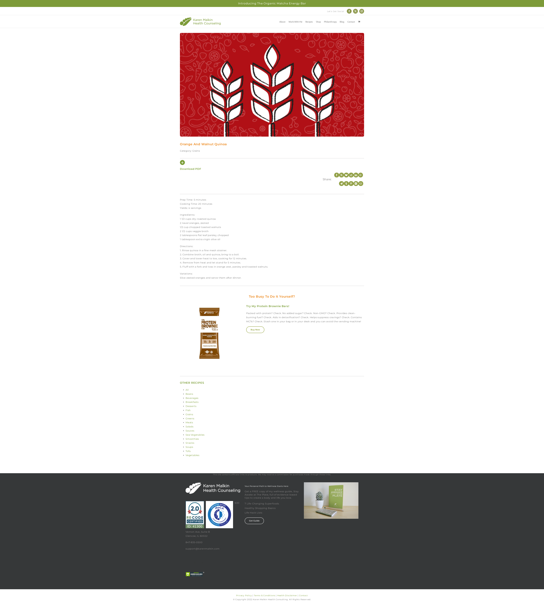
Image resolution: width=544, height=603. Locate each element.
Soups (189, 447)
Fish (188, 410)
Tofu (188, 451)
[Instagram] (202, 562)
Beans (189, 394)
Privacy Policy (244, 595)
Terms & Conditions (264, 595)
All (187, 390)
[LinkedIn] (354, 175)
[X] (339, 175)
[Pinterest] (349, 183)
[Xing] (354, 183)
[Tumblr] (344, 183)
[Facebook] (334, 175)
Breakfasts (192, 402)
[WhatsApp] (358, 175)
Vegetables (192, 455)
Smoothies (192, 439)
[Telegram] (339, 183)
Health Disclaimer (287, 595)
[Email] (358, 183)
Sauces (190, 430)
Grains (189, 414)
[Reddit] (349, 175)
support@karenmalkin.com (202, 548)
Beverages (192, 398)
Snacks (190, 443)
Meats (189, 422)
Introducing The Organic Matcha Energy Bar (272, 3)
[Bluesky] (344, 175)
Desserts (191, 406)
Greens (190, 418)
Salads (190, 426)
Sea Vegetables (195, 434)
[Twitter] (195, 562)
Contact (303, 595)
